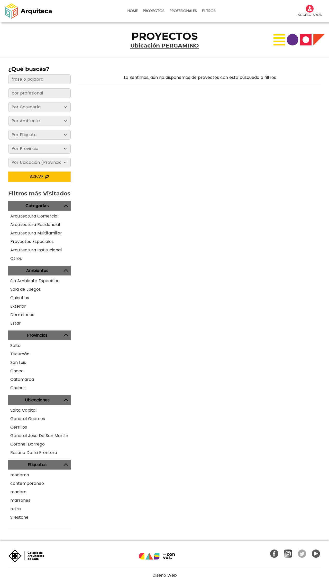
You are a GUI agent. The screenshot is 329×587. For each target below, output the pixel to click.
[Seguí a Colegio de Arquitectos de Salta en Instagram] (288, 554)
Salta (15, 345)
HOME (132, 10)
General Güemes (27, 419)
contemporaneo (27, 483)
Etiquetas (37, 465)
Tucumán (19, 354)
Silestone (19, 517)
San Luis (18, 362)
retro (15, 509)
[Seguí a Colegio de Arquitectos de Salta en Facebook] (274, 554)
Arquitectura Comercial (34, 216)
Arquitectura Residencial (35, 225)
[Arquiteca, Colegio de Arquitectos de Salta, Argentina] (28, 11)
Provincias (37, 335)
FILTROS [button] (209, 10)
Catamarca (22, 379)
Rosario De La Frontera (33, 453)
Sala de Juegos (25, 289)
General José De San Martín (39, 436)
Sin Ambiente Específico (35, 281)
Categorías (37, 205)
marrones (20, 500)
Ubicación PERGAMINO (164, 45)
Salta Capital (23, 410)
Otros (16, 258)
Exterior (18, 306)
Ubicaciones (37, 400)
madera (18, 492)
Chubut (17, 388)
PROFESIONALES (183, 10)
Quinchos (19, 298)
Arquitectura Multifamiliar (36, 233)
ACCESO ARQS (310, 15)
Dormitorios (22, 315)
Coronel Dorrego (27, 444)
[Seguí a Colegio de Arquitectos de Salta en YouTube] (316, 554)
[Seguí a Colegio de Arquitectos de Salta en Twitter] (302, 554)
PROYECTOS (153, 10)
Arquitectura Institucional (36, 250)
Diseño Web (164, 575)
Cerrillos (18, 427)
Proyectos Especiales (32, 241)
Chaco (17, 371)
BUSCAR (37, 176)
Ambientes (37, 270)
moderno (19, 475)
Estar (15, 323)
